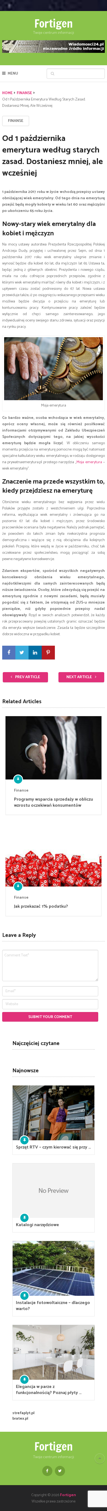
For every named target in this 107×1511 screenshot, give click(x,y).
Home (7, 93)
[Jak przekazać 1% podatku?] (53, 855)
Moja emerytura (89, 462)
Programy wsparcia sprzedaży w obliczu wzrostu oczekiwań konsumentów (53, 803)
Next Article (79, 677)
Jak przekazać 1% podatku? (41, 907)
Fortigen (53, 23)
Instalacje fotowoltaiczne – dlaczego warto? (53, 1306)
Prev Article (27, 677)
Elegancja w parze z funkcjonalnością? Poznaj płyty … (48, 1390)
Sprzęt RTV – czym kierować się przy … (53, 1147)
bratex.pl (20, 1418)
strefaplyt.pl (23, 1413)
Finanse (24, 93)
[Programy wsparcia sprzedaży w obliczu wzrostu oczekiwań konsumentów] (53, 747)
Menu (13, 73)
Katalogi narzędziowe (37, 1225)
